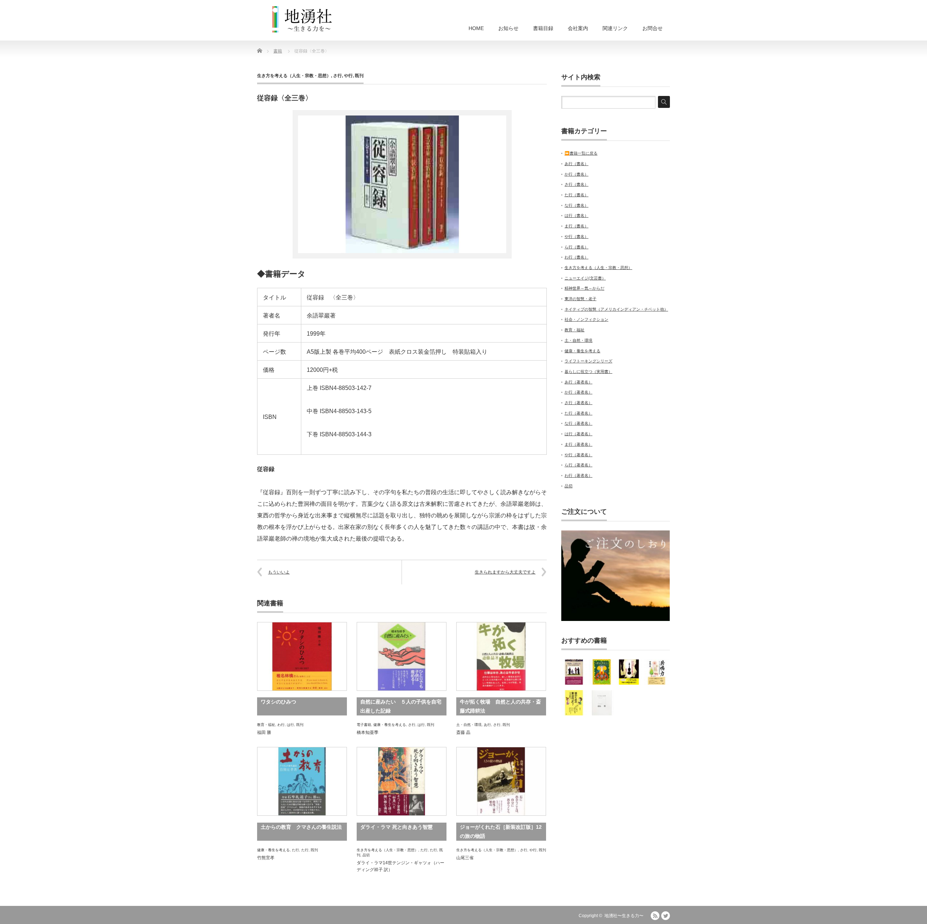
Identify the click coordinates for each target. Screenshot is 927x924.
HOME (476, 28)
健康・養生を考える (389, 725)
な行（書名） (576, 205)
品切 (366, 855)
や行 (348, 75)
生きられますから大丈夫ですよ (505, 572)
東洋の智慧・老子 (580, 299)
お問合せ (652, 28)
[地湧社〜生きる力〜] (302, 19)
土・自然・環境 (469, 725)
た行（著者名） (578, 413)
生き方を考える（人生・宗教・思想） (294, 75)
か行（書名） (576, 174)
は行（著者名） (578, 434)
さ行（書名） (576, 184)
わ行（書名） (576, 257)
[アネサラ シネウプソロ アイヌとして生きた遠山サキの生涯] (574, 672)
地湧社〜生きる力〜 (623, 915)
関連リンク (615, 28)
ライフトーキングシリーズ (588, 361)
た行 (295, 850)
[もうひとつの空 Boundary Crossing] (601, 702)
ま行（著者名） (578, 444)
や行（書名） (576, 236)
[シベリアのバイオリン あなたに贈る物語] (629, 672)
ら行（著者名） (578, 465)
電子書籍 (364, 725)
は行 (290, 725)
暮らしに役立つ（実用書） (588, 371)
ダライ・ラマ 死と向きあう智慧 (396, 827)
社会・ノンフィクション (586, 319)
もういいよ (279, 572)
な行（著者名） (578, 423)
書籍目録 (543, 28)
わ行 (281, 725)
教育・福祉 (266, 725)
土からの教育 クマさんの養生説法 (301, 827)
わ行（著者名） (578, 475)
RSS (655, 915)
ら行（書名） (576, 247)
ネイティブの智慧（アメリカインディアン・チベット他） (616, 309)
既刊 (359, 75)
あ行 (487, 725)
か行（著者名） (578, 392)
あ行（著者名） (578, 382)
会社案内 (578, 28)
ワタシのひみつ (278, 702)
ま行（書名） (576, 226)
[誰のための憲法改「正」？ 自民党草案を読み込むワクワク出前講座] (574, 702)
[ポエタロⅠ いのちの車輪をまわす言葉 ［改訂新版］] (601, 672)
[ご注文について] (615, 619)
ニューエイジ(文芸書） (585, 278)
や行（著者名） (578, 455)
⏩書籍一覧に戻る (581, 153)
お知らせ (508, 28)
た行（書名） (576, 195)
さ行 (337, 75)
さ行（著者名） (578, 402)
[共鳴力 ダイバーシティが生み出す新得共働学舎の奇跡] (656, 672)
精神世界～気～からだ (584, 288)
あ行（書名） (576, 163)
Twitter (665, 915)
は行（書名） (576, 215)
